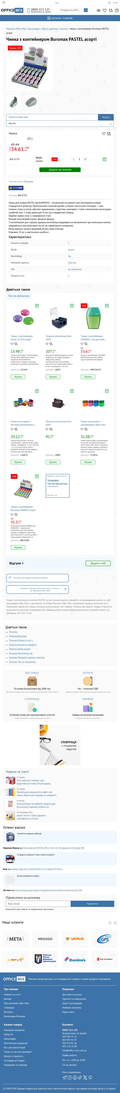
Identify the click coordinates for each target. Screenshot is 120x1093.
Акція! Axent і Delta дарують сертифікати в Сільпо (31, 815)
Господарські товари (14, 1060)
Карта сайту (68, 1011)
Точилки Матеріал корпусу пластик (26, 657)
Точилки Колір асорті (19, 648)
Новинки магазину (71, 1007)
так (69, 256)
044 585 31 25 (69, 1036)
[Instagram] (70, 1077)
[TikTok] (80, 1077)
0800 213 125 (40, 9)
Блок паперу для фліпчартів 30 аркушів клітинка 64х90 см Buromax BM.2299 (48, 890)
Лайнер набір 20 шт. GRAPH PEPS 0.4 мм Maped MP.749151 (37, 869)
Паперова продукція (14, 1030)
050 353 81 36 (69, 1043)
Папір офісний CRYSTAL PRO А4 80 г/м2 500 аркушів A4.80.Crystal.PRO (54, 848)
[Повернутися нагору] (7, 1084)
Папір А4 (8, 1034)
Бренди (7, 998)
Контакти (8, 1011)
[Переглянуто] (98, 10)
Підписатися (92, 904)
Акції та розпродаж (72, 1003)
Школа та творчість (13, 1056)
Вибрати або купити (57, 485)
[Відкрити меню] (3, 2)
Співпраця (9, 1007)
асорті (71, 249)
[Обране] (105, 10)
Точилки (13, 631)
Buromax (28, 181)
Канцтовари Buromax (14, 1016)
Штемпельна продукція (16, 1043)
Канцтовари (10, 1038)
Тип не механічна (18, 295)
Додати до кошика (60, 169)
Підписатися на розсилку (23, 898)
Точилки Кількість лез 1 (21, 640)
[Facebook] (75, 1077)
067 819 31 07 (69, 1039)
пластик (72, 262)
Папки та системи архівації (17, 1051)
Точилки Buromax (18, 636)
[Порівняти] (111, 10)
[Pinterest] (90, 1077)
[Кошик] (117, 10)
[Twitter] (85, 1077)
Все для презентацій (14, 1047)
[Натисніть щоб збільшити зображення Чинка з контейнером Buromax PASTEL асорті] (29, 67)
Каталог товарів (61, 18)
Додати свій (98, 563)
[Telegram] (64, 1077)
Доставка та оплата (72, 994)
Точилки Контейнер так (20, 653)
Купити (106, 117)
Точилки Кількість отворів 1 (23, 644)
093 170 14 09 (69, 1046)
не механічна (75, 269)
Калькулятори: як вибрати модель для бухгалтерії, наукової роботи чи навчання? (30, 803)
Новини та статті (17, 772)
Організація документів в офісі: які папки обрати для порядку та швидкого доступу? (31, 792)
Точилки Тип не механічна (22, 661)
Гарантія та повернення (74, 998)
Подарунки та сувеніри (15, 1064)
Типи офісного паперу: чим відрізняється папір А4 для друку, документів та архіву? (28, 780)
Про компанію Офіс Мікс (16, 1003)
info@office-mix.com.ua (74, 1050)
